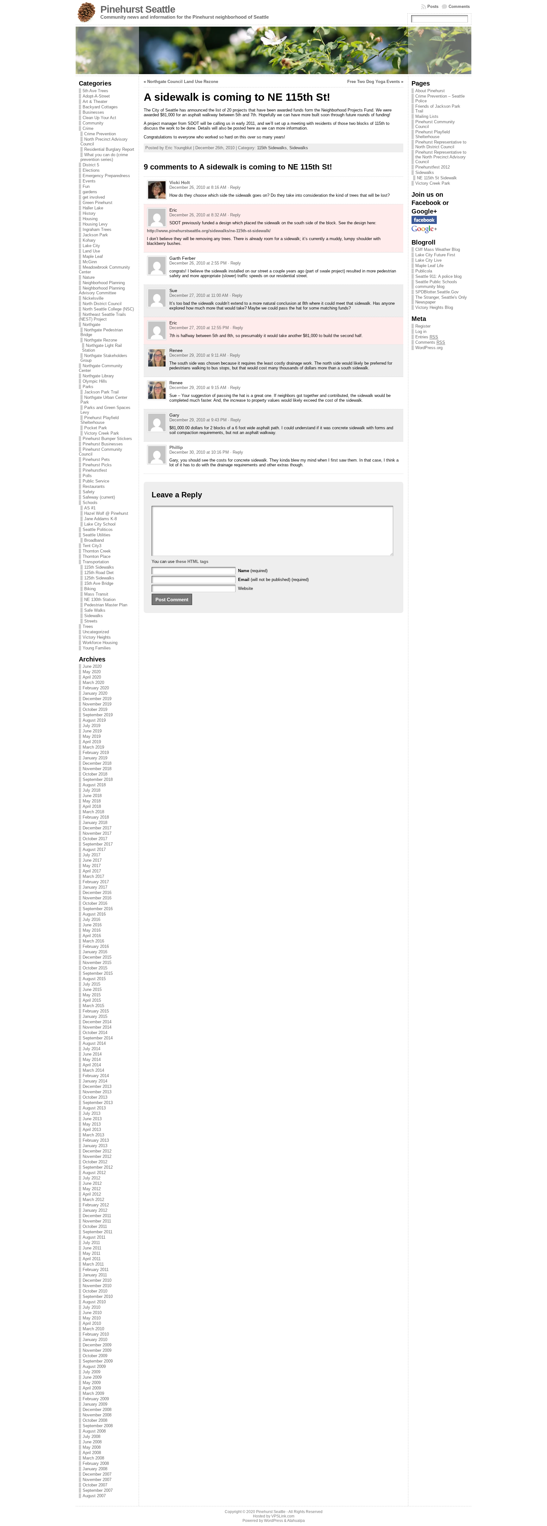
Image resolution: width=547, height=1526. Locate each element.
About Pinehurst (430, 90)
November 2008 (97, 1415)
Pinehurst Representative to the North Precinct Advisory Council (440, 157)
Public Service (96, 481)
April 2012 (92, 1194)
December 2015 (97, 957)
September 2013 (98, 1102)
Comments (459, 6)
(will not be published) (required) (273, 579)
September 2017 (98, 844)
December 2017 (97, 828)
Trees (88, 626)
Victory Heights (97, 637)
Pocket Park (95, 427)
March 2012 (93, 1199)
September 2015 (98, 973)
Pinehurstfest (95, 470)
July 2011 (91, 1242)
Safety (89, 491)
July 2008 (91, 1436)
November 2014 (97, 1027)
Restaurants (94, 486)
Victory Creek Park (101, 433)
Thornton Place (96, 556)
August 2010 (94, 1301)
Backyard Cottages (100, 107)
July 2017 (91, 854)
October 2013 (95, 1097)
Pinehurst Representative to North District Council (440, 144)
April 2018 (92, 806)
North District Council (102, 303)
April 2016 (92, 935)
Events (89, 181)
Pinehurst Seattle (137, 9)
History (89, 213)
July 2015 (91, 984)
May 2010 (92, 1318)
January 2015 (95, 1016)
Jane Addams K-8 (100, 518)
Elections (91, 170)
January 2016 (95, 951)
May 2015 (92, 995)
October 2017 (95, 838)
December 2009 (97, 1345)
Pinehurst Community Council (435, 124)
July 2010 (91, 1307)
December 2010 (97, 1280)
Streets (90, 621)
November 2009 (97, 1350)
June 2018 (92, 795)
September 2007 (98, 1490)
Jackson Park (95, 235)
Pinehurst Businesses (103, 444)
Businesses (93, 112)
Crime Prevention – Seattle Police (440, 98)
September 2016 (98, 908)
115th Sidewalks (99, 567)
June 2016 (92, 925)
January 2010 (95, 1339)
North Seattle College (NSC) (108, 309)
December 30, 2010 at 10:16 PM (199, 452)
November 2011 (97, 1221)
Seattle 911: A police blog (438, 276)
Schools (90, 502)
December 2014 (97, 1021)
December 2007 (97, 1474)
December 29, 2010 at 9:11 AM (197, 355)
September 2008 (98, 1425)
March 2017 (93, 876)
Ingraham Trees (97, 229)
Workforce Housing (100, 642)
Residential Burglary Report (109, 149)
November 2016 (97, 898)
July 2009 (91, 1372)
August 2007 (94, 1495)
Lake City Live (428, 260)
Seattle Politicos (98, 529)
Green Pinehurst (97, 202)
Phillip (176, 447)
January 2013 (95, 1145)
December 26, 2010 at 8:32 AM (197, 215)
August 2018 (94, 784)
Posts (432, 6)
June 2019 (92, 731)
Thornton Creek (97, 551)
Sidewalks (93, 615)
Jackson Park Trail (101, 392)
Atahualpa (296, 1520)
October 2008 (95, 1420)
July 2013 (91, 1113)
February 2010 (96, 1334)
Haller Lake (93, 208)
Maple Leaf (93, 256)
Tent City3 (92, 545)
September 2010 (98, 1296)
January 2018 (95, 822)
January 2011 (95, 1275)
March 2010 (93, 1328)
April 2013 (92, 1129)
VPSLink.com (282, 1516)
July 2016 (91, 919)
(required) (252, 570)
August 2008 (94, 1431)
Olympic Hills (95, 381)
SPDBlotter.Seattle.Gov (437, 292)
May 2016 (92, 930)
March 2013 (93, 1135)
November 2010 (97, 1285)
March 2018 (93, 811)
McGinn (90, 261)
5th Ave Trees (95, 90)
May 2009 (92, 1382)
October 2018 (95, 774)
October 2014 (95, 1032)
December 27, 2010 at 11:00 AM (198, 295)
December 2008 (97, 1409)
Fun (86, 186)
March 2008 (93, 1458)
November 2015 (97, 962)
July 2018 (91, 790)
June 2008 (92, 1442)
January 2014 (95, 1081)
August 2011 (94, 1237)
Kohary (89, 240)
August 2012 (94, 1172)
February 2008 (96, 1463)
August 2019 (94, 720)
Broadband (94, 540)
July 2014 (91, 1048)
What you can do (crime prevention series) (104, 157)
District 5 (91, 165)
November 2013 (97, 1091)
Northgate (91, 324)
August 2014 (94, 1043)
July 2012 (91, 1178)
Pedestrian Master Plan (105, 605)
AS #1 (90, 508)
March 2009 (93, 1393)
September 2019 (98, 714)
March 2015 (93, 1005)
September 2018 (98, 779)
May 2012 (92, 1188)
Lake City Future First (435, 254)
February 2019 (96, 752)
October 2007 (95, 1485)
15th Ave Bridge (98, 583)
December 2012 (97, 1151)
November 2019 (97, 704)
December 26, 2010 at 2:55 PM (198, 263)
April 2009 (92, 1388)
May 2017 (92, 865)
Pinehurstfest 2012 (432, 167)
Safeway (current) (99, 497)
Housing (90, 218)
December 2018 (97, 763)
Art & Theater (95, 101)
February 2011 (96, 1269)
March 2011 (93, 1264)
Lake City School (100, 524)
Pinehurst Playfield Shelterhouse (99, 420)
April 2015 (92, 1000)
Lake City (91, 245)
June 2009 (92, 1377)
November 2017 (97, 833)
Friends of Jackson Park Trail (437, 108)
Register (423, 326)
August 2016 (94, 914)
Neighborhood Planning (104, 282)
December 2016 (97, 892)
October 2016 (95, 903)
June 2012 (92, 1183)
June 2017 (92, 860)
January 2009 (95, 1404)
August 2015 (94, 978)
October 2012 (95, 1161)
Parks (88, 386)
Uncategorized (96, 631)
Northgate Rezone (100, 340)
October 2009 (95, 1355)
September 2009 (98, 1361)
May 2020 (92, 671)
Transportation (96, 561)
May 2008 (92, 1447)
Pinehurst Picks (97, 465)
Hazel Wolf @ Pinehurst (106, 513)
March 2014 (93, 1070)
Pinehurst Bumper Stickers (107, 438)
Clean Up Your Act (99, 117)
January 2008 (95, 1468)
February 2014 (96, 1075)
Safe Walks (94, 610)
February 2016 (96, 946)
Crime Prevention (100, 133)
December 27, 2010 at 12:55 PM (199, 327)
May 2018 (92, 801)
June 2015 (92, 989)
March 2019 (93, 747)
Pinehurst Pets (96, 459)
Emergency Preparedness (106, 175)
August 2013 (94, 1108)
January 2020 (95, 693)
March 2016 (93, 941)
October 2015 (95, 968)
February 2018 (96, 817)
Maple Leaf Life (429, 265)
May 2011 (91, 1253)
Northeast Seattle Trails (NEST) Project (102, 317)
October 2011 (95, 1226)
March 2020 (93, 682)
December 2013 (97, 1086)
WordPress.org (429, 347)
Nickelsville (93, 298)
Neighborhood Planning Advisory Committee (102, 290)
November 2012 (97, 1156)
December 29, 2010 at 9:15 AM (197, 387)
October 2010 (95, 1291)
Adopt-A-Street (96, 96)
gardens (90, 191)
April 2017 (92, 871)
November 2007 (97, 1479)
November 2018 (97, 768)
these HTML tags (192, 561)
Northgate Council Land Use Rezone (182, 81)
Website (245, 588)
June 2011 (92, 1248)
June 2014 (92, 1054)
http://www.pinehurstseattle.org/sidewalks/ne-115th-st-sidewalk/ (209, 230)
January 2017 (95, 887)
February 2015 (96, 1011)
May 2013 (92, 1124)
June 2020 (92, 666)
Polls (87, 475)
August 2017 (94, 849)
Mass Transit (96, 594)
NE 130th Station (100, 599)
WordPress (273, 1520)
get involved (94, 197)
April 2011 (92, 1258)
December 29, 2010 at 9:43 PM (198, 420)
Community (93, 123)
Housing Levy (95, 224)
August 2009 (94, 1366)
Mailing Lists (426, 116)
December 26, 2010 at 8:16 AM (197, 187)
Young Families (97, 648)
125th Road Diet (99, 572)
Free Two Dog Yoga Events (373, 81)
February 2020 (96, 688)
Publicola (423, 271)
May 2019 (92, 736)
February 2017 (96, 881)
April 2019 (92, 741)
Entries (426, 337)
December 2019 (97, 698)
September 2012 (98, 1167)
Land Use (91, 251)
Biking (90, 588)
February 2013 (96, 1140)
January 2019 (95, 758)
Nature (89, 277)
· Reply (234, 187)
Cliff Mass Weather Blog (437, 249)
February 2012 (96, 1205)
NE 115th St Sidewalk (437, 178)
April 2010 (92, 1323)
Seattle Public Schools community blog (436, 284)
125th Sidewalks (99, 578)
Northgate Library (98, 376)
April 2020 (92, 677)
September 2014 (98, 1038)
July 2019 (91, 725)
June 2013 (92, 1118)
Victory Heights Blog (434, 307)
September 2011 (97, 1231)
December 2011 (97, 1215)
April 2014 (92, 1065)
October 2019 (95, 709)
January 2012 (95, 1210)
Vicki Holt (179, 182)
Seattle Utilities (96, 535)
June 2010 (92, 1312)
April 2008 (92, 1452)
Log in (420, 331)
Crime (88, 128)
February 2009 (96, 1398)
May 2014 (92, 1059)
